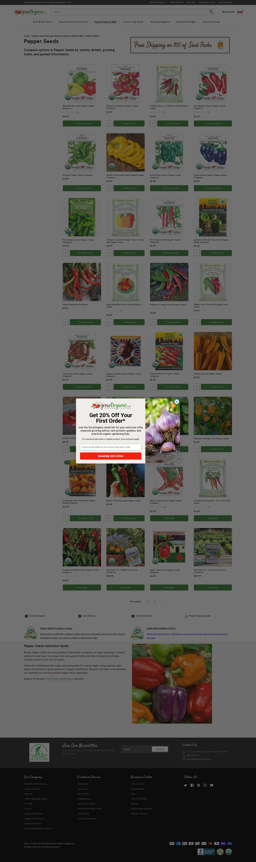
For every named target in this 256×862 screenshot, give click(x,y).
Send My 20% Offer (110, 456)
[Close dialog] (177, 402)
